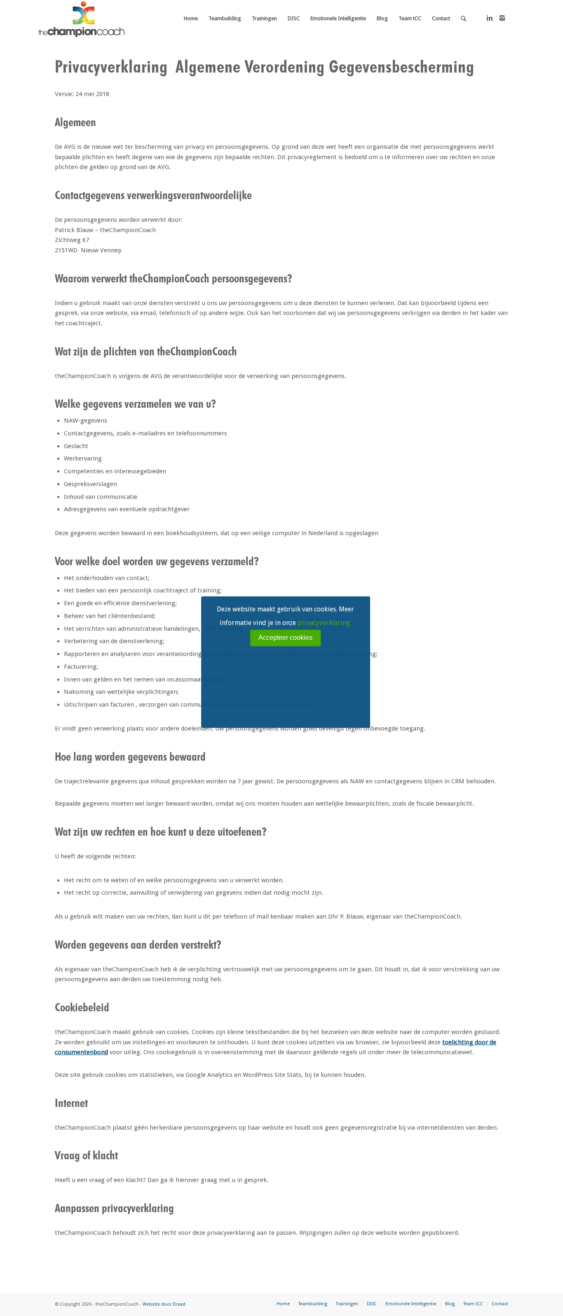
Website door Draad (164, 1304)
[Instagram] (502, 18)
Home (283, 1304)
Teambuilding (312, 1304)
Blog (450, 1304)
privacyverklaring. (324, 623)
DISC (372, 1304)
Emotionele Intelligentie (410, 1304)
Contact (500, 1304)
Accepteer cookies (285, 637)
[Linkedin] (489, 18)
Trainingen (347, 1304)
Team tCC (473, 1304)
